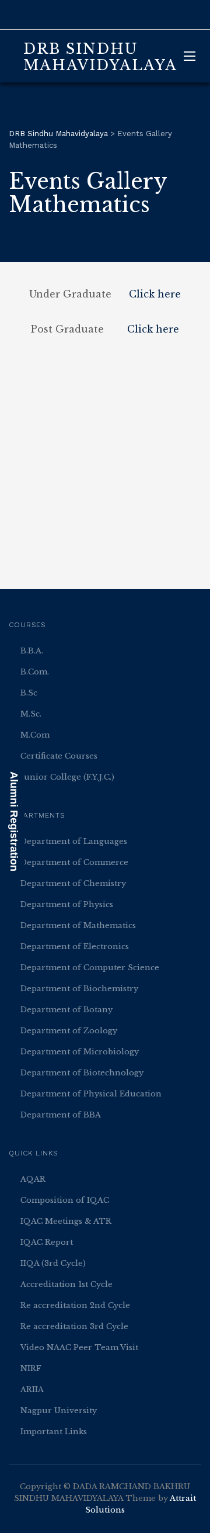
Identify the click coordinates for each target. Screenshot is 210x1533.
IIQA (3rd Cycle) (53, 1263)
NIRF (30, 1368)
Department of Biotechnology (82, 1073)
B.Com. (34, 672)
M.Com (35, 735)
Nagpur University (58, 1411)
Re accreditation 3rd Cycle (74, 1326)
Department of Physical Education (91, 1094)
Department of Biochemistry (79, 989)
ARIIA (32, 1389)
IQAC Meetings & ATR (65, 1221)
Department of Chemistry (73, 883)
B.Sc (28, 693)
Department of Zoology (68, 1031)
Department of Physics (66, 904)
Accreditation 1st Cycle (66, 1284)
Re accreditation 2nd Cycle (75, 1305)
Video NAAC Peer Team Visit (79, 1347)
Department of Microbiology (79, 1052)
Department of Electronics (74, 946)
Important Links (53, 1432)
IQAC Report (46, 1242)
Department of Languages (73, 841)
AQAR (33, 1179)
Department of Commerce (74, 862)
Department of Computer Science (89, 968)
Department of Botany (66, 1010)
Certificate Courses (58, 756)
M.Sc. (30, 714)
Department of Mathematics (78, 925)
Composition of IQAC (64, 1200)
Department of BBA (60, 1115)
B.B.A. (31, 651)
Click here (155, 294)
